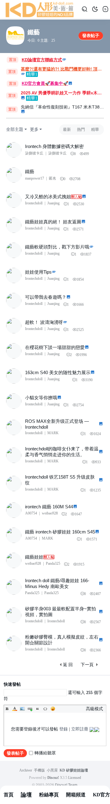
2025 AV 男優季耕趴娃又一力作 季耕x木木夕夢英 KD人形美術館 (63, 92)
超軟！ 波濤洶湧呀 (44, 322)
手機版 (39, 770)
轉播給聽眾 (45, 753)
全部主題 (14, 129)
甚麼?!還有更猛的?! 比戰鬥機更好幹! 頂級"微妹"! (63, 68)
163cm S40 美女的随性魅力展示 (57, 372)
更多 (34, 129)
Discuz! (53, 778)
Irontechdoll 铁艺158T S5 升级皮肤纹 (60, 479)
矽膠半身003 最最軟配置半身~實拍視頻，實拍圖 (60, 611)
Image (22, 709)
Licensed (74, 778)
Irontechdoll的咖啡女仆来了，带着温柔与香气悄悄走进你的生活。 (61, 451)
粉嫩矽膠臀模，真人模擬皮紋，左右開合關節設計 (61, 639)
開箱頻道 (76, 794)
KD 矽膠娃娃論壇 (74, 770)
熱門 (81, 129)
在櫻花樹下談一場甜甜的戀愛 (55, 347)
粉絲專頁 (49, 794)
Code (45, 709)
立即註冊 (79, 729)
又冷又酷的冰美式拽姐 (48, 196)
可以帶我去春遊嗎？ (45, 297)
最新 (67, 129)
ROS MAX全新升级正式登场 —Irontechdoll (57, 424)
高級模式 (94, 709)
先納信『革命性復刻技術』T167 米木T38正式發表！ (63, 106)
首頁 (8, 794)
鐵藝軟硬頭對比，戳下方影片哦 (57, 246)
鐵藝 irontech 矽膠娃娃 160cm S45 (60, 531)
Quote (38, 709)
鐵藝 (34, 32)
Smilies (53, 709)
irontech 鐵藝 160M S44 (49, 506)
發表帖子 (90, 35)
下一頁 (87, 664)
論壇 (26, 795)
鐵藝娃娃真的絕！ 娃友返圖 (53, 221)
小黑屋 (52, 770)
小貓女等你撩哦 (41, 397)
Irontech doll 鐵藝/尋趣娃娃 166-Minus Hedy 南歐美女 (57, 583)
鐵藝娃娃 (34, 556)
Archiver (25, 770)
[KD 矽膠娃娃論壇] (40, 8)
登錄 (63, 729)
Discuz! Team (66, 785)
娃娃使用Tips (38, 272)
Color (15, 709)
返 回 (68, 664)
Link (30, 709)
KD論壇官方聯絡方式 (42, 59)
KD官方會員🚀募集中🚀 (45, 83)
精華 (95, 129)
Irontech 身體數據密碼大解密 (54, 146)
